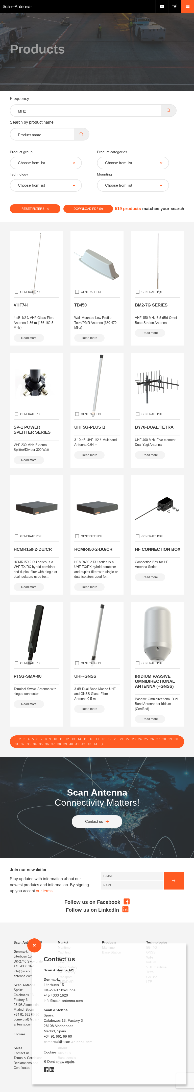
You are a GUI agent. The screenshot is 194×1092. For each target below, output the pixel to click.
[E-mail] (161, 6)
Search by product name (32, 122)
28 (164, 739)
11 (61, 739)
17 (97, 739)
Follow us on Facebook (93, 902)
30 (176, 739)
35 (41, 744)
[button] (187, 6)
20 (115, 739)
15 (85, 739)
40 (71, 744)
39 (65, 744)
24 (140, 739)
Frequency (19, 98)
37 (53, 744)
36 (47, 744)
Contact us (94, 821)
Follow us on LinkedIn (93, 910)
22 (128, 739)
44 (95, 744)
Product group (21, 152)
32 (23, 744)
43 (89, 744)
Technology (19, 174)
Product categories (112, 152)
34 (35, 744)
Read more (29, 338)
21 (122, 739)
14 (79, 739)
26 (152, 739)
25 (146, 739)
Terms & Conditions (28, 1058)
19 (109, 739)
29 (170, 739)
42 (83, 744)
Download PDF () (88, 209)
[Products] (174, 6)
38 (59, 744)
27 (158, 739)
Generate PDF (30, 291)
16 (91, 739)
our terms (44, 891)
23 (134, 739)
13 (73, 739)
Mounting (104, 174)
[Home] (78, 6)
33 (29, 744)
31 (16, 744)
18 (103, 739)
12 (67, 739)
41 (77, 744)
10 (55, 739)
